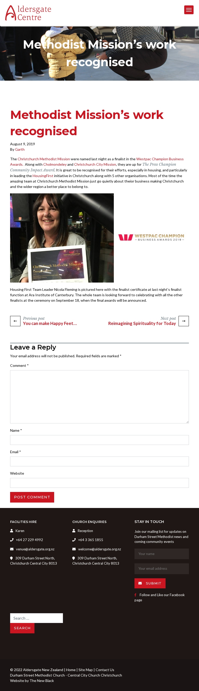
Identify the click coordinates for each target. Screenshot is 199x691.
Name (16, 430)
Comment (19, 365)
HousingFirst (43, 175)
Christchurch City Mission (95, 164)
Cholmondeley (55, 164)
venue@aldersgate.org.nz (35, 549)
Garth (20, 149)
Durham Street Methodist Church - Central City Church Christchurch (66, 675)
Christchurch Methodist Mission (44, 159)
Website (17, 473)
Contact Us (105, 669)
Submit (153, 583)
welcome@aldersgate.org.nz (99, 549)
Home (71, 669)
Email (15, 452)
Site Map (86, 669)
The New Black (42, 680)
